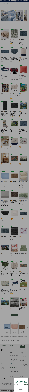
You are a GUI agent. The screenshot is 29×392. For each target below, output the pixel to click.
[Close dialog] (27, 378)
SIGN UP (26, 384)
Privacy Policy (21, 389)
